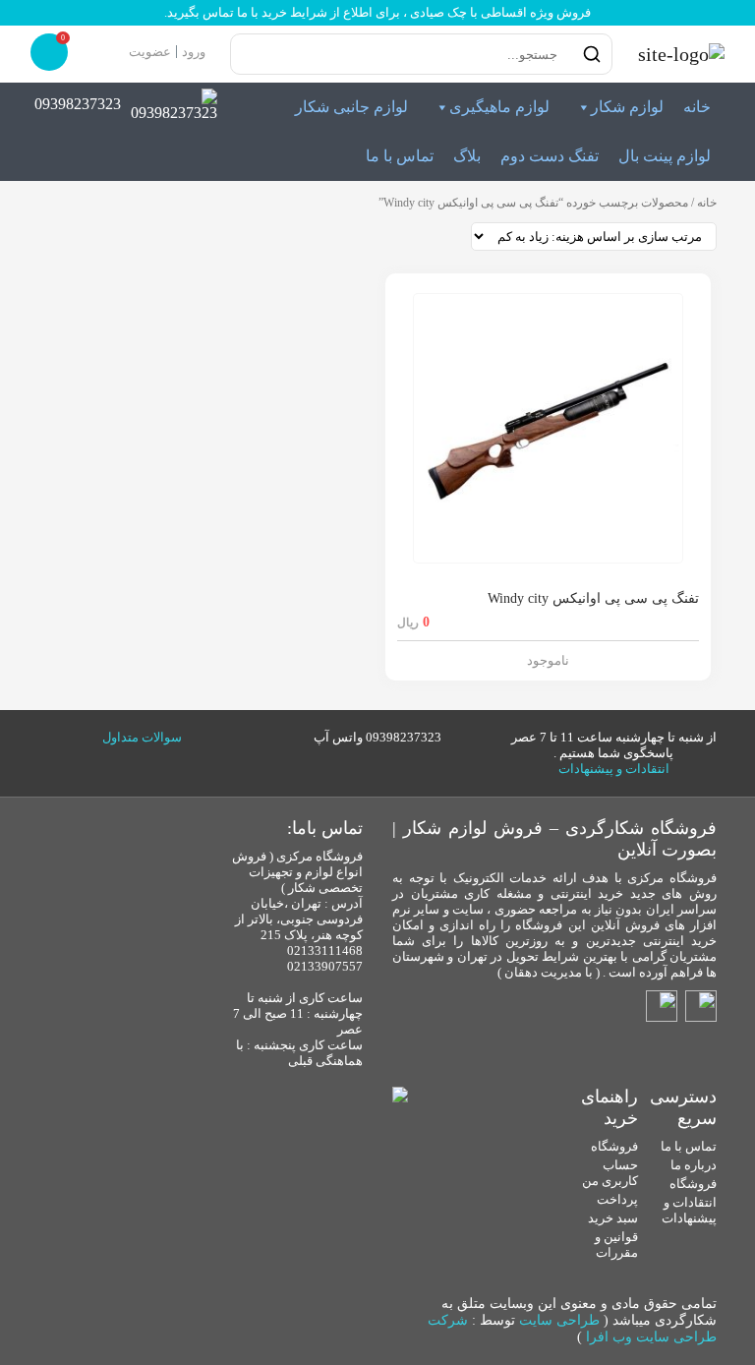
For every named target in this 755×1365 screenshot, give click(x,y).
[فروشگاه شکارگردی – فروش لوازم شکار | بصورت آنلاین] (676, 54)
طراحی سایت (559, 1320)
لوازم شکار (627, 106)
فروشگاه (693, 1183)
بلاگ (467, 156)
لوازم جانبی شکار (351, 106)
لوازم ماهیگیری (499, 106)
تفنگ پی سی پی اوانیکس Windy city (593, 598)
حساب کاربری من (610, 1172)
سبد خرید (613, 1218)
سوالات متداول (142, 737)
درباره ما (693, 1164)
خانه (697, 106)
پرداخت (617, 1199)
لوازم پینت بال (664, 156)
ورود (193, 51)
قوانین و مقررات (616, 1244)
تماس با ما (400, 156)
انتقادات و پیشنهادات (613, 768)
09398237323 (77, 103)
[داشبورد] (110, 51)
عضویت (150, 51)
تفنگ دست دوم (549, 156)
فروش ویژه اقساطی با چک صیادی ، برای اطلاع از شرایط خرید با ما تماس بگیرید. (377, 12)
